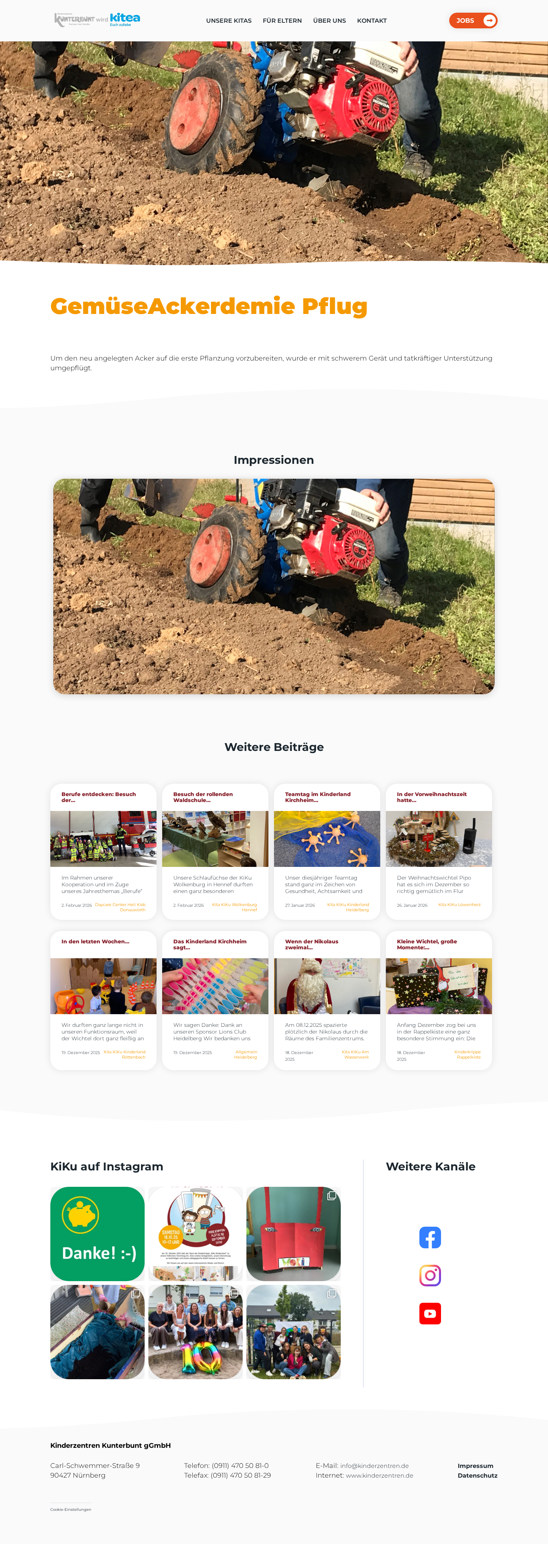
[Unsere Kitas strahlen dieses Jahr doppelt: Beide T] (97, 1234)
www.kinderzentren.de (379, 1475)
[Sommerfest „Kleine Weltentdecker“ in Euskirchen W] (293, 1332)
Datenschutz (478, 1475)
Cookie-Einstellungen (70, 1509)
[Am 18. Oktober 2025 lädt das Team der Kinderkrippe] (195, 1234)
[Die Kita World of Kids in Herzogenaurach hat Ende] (293, 1234)
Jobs (465, 20)
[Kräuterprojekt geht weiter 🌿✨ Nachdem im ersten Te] (97, 1332)
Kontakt (372, 20)
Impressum (476, 1465)
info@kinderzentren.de (374, 1465)
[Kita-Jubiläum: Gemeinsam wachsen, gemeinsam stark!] (195, 1332)
